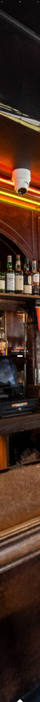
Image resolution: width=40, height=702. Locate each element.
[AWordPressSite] (20, 2)
